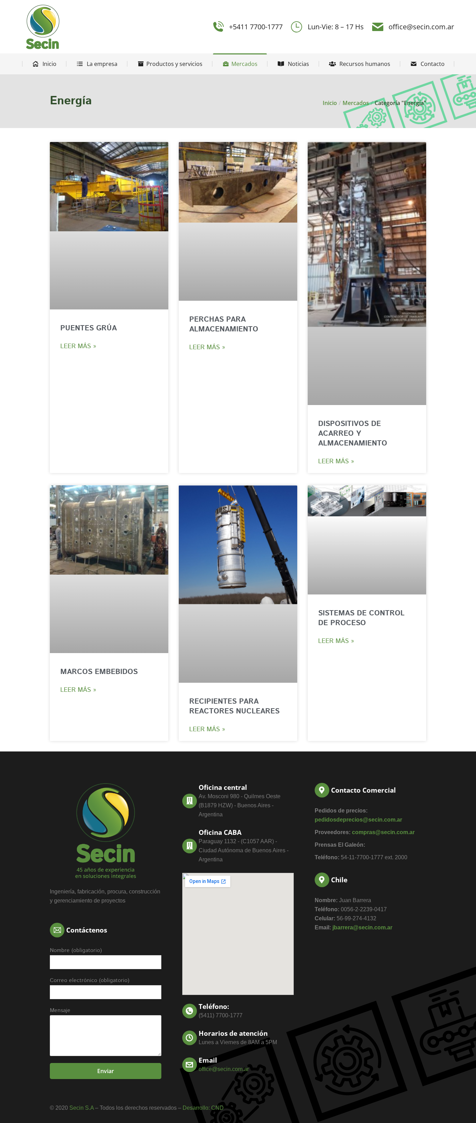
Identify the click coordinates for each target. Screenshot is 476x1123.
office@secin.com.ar (421, 26)
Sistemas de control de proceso (361, 618)
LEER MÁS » (78, 346)
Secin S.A (81, 1108)
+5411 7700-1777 (256, 26)
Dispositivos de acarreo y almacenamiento (352, 434)
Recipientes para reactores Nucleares (234, 706)
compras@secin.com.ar (383, 832)
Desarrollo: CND (203, 1108)
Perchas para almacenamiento (223, 324)
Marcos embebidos (99, 672)
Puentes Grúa (88, 328)
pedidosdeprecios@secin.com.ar (358, 820)
